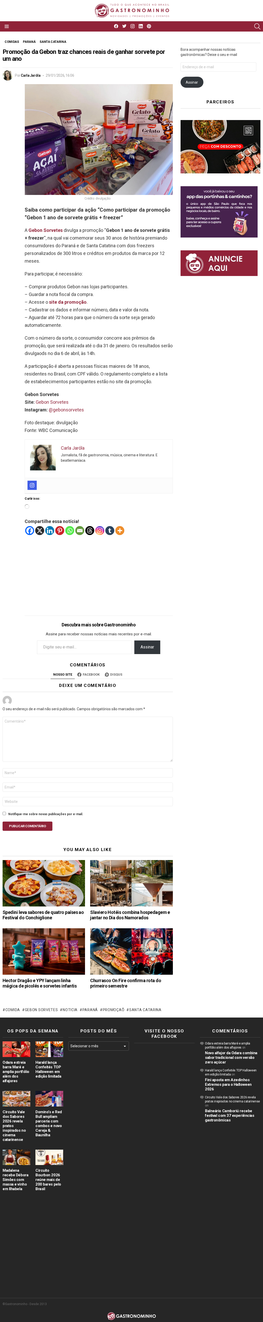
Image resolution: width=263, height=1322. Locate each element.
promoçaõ (113, 1010)
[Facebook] (29, 530)
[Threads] (89, 530)
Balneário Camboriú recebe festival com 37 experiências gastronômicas (229, 1115)
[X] (39, 530)
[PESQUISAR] (257, 26)
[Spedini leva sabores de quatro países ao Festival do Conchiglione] (44, 883)
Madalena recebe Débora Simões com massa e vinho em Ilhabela (15, 1179)
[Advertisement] (99, 571)
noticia (70, 1010)
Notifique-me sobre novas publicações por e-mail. (45, 814)
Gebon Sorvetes (52, 402)
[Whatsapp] (69, 530)
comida (12, 1010)
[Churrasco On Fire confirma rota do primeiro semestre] (131, 951)
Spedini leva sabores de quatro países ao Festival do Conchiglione (43, 915)
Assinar (147, 647)
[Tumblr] (109, 530)
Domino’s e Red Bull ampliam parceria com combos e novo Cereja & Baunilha (48, 1123)
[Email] (79, 530)
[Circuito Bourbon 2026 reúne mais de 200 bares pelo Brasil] (49, 1157)
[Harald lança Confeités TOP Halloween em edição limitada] (49, 1049)
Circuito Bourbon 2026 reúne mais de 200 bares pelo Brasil (48, 1179)
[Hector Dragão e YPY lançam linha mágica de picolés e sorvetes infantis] (44, 951)
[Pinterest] (59, 530)
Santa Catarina (145, 1010)
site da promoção (68, 302)
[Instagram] (32, 485)
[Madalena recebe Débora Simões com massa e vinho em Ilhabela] (16, 1157)
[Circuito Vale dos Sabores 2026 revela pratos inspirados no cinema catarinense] (16, 1099)
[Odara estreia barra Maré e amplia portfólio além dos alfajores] (16, 1049)
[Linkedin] (49, 530)
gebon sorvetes (41, 1010)
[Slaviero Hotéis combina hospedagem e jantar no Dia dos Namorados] (131, 883)
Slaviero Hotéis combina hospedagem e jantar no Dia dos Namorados (130, 915)
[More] (119, 530)
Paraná (90, 1010)
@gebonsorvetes (66, 409)
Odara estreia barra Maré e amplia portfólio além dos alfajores (16, 1071)
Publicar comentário (27, 826)
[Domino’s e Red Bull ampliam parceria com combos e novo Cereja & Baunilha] (49, 1099)
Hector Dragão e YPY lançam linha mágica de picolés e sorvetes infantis (40, 983)
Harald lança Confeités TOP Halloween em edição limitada (48, 1069)
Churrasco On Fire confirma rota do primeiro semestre (125, 983)
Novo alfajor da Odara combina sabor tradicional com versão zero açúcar (231, 1057)
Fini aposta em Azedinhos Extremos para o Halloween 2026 (228, 1084)
